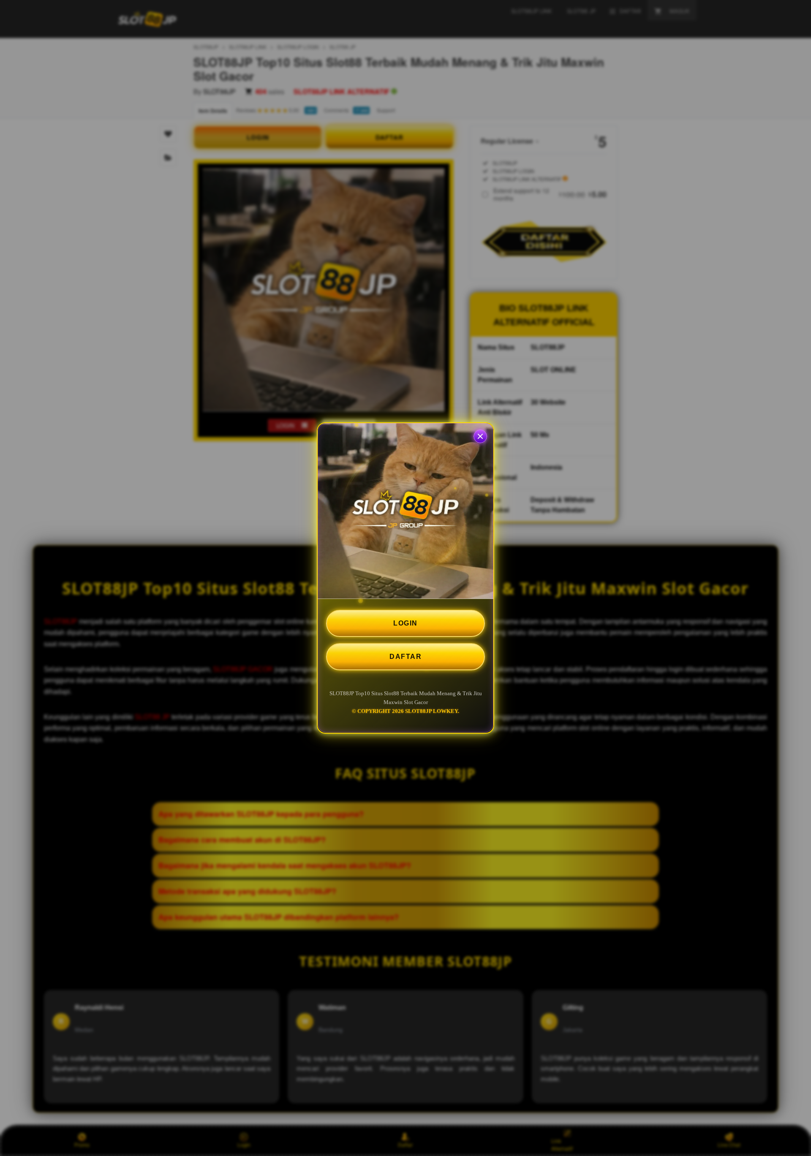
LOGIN (405, 623)
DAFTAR (405, 656)
